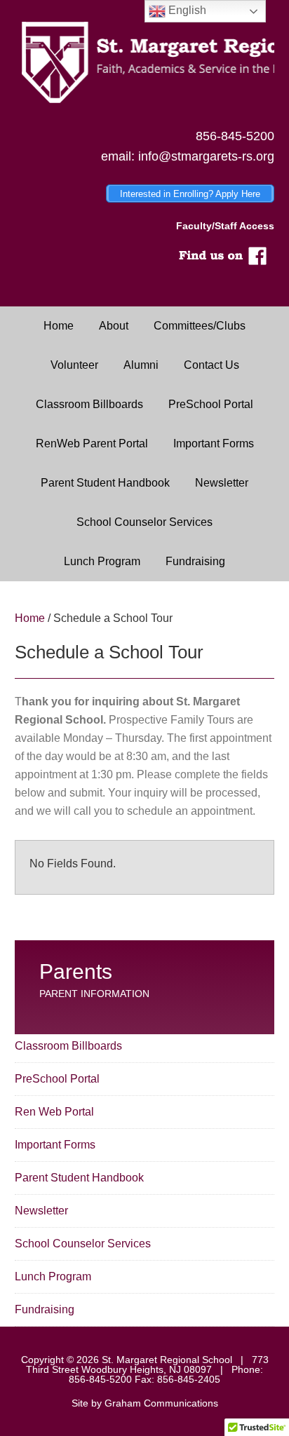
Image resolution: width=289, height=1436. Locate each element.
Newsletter (41, 1211)
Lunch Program (53, 1276)
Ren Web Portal (54, 1112)
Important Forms (55, 1145)
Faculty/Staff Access (225, 225)
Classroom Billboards (68, 1046)
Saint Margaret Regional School (145, 63)
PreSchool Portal (57, 1079)
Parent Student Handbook (79, 1178)
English (186, 10)
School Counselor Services (83, 1243)
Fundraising (44, 1309)
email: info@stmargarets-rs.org (187, 156)
